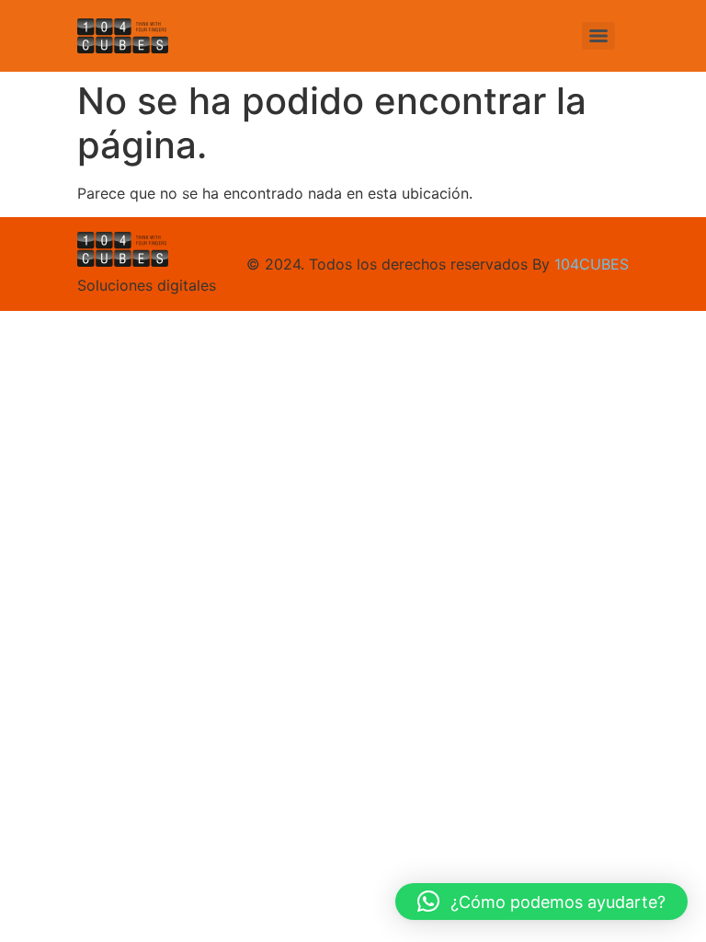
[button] (541, 901)
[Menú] (598, 36)
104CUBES (591, 264)
